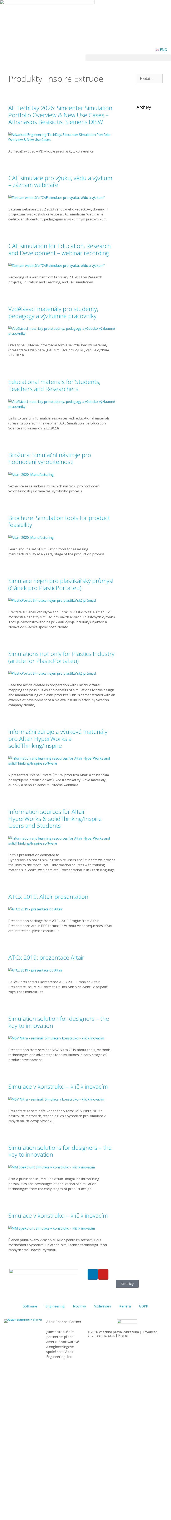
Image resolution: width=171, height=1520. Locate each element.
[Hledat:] (150, 78)
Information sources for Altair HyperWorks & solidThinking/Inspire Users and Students (55, 818)
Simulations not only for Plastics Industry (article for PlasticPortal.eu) (61, 657)
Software (30, 1306)
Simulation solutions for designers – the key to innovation (60, 1151)
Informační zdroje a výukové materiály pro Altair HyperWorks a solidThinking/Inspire (57, 738)
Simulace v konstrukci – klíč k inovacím (58, 1086)
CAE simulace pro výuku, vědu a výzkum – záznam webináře (60, 181)
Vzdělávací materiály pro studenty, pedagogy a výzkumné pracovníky (53, 312)
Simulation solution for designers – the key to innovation (58, 1022)
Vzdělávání (102, 1306)
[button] (128, 57)
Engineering (55, 1306)
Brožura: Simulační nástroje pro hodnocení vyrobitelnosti (49, 458)
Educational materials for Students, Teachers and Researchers (54, 385)
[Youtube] (103, 1274)
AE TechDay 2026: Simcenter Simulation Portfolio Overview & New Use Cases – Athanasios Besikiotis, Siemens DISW (60, 115)
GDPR (143, 1306)
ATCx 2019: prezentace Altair (46, 957)
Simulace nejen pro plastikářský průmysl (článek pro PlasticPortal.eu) (60, 584)
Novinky (79, 1306)
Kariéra (125, 1306)
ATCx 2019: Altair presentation (48, 896)
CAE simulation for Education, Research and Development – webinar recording (59, 249)
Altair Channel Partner (63, 1322)
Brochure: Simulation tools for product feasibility (59, 521)
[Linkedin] (93, 1274)
